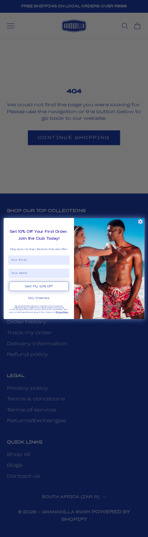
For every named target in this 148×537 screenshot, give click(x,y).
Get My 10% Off (39, 286)
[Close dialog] (140, 221)
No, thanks (38, 298)
